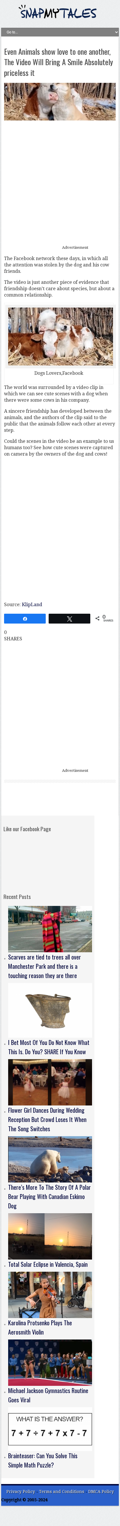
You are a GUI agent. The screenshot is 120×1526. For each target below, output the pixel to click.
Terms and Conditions (62, 1491)
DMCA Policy (101, 1491)
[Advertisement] (60, 183)
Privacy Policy (20, 1491)
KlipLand (32, 604)
